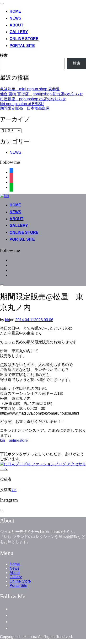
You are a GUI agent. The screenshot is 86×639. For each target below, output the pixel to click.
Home (15, 11)
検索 (4, 55)
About (16, 25)
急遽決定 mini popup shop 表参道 (30, 89)
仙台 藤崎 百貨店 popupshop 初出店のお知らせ (41, 94)
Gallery (19, 32)
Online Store (24, 39)
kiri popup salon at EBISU (22, 104)
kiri (7, 320)
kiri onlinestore (14, 440)
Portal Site (22, 46)
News (15, 18)
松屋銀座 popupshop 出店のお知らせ (33, 99)
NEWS (15, 152)
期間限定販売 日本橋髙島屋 (25, 108)
